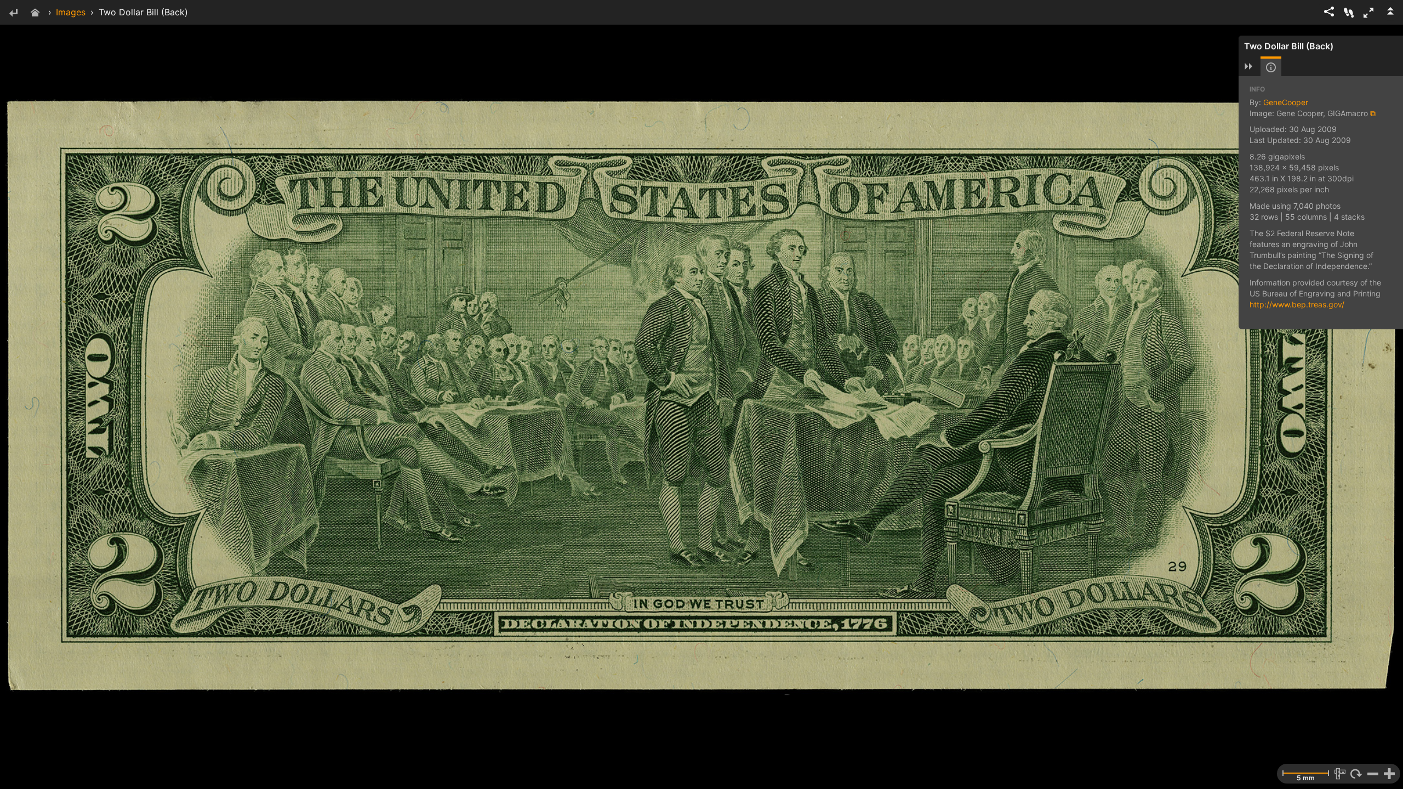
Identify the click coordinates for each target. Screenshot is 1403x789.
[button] (1368, 12)
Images (70, 12)
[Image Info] (1271, 67)
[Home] (35, 13)
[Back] (13, 13)
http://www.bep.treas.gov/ (1297, 304)
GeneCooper (1285, 102)
